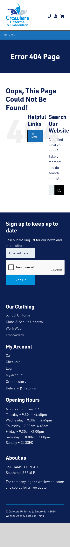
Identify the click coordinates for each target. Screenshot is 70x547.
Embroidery (15, 335)
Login (10, 368)
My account (15, 375)
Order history (16, 381)
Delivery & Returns (21, 388)
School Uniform (18, 315)
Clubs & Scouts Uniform (24, 322)
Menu (12, 35)
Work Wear (14, 328)
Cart (9, 355)
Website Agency (15, 515)
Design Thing (36, 515)
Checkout (13, 362)
